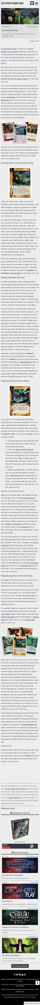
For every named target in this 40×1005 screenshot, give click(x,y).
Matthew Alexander (8, 617)
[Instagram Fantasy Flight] (20, 974)
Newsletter (21, 986)
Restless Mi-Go (6, 100)
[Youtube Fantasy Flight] (22, 974)
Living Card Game (14, 797)
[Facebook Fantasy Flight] (15, 974)
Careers (21, 979)
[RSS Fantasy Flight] (25, 974)
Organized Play (34, 882)
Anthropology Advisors (27, 498)
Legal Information (28, 984)
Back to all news (8, 808)
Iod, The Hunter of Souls (19, 79)
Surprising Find (26, 566)
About (3, 979)
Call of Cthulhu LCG (32, 26)
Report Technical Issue (32, 1003)
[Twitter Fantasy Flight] (17, 974)
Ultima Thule (14, 476)
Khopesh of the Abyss (13, 524)
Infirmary (24, 527)
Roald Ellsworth (25, 362)
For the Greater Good (8, 49)
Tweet (37, 41)
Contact (20, 981)
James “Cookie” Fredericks (25, 449)
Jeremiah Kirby (15, 273)
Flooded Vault (30, 620)
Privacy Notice (4, 984)
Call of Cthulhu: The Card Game (15, 789)
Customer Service (12, 979)
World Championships (32, 856)
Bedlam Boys (11, 97)
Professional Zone (32, 979)
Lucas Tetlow (5, 614)
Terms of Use (20, 984)
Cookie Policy (12, 984)
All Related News (20, 966)
